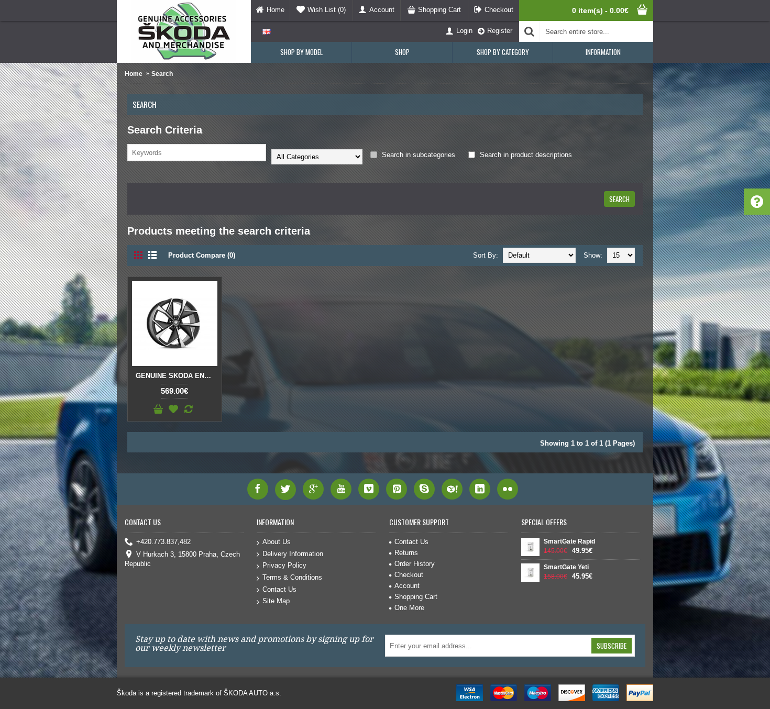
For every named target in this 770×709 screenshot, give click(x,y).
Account (407, 586)
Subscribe (611, 645)
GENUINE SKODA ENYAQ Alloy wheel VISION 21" (176, 376)
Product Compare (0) (201, 255)
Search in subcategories (417, 155)
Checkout (408, 575)
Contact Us (279, 589)
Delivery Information (292, 554)
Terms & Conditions (292, 577)
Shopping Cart (415, 597)
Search (162, 73)
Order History (414, 564)
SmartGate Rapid (569, 541)
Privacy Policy (284, 565)
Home (133, 73)
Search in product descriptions (525, 155)
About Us (276, 542)
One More (409, 608)
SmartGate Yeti (566, 567)
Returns (406, 553)
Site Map (276, 601)
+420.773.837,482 (163, 542)
